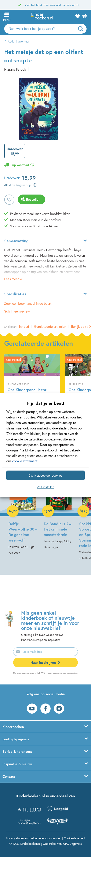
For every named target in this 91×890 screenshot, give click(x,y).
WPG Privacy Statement (51, 673)
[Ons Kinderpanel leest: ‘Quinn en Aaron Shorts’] (32, 385)
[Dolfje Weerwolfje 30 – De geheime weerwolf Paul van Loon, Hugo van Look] (23, 514)
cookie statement (24, 461)
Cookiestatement (74, 838)
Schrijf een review (17, 311)
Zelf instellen (45, 487)
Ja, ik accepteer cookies (45, 475)
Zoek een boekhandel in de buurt (27, 303)
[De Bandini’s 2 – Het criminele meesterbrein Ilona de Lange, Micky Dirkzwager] (59, 511)
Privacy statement (17, 838)
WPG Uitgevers (72, 844)
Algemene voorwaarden (46, 838)
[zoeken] (82, 29)
